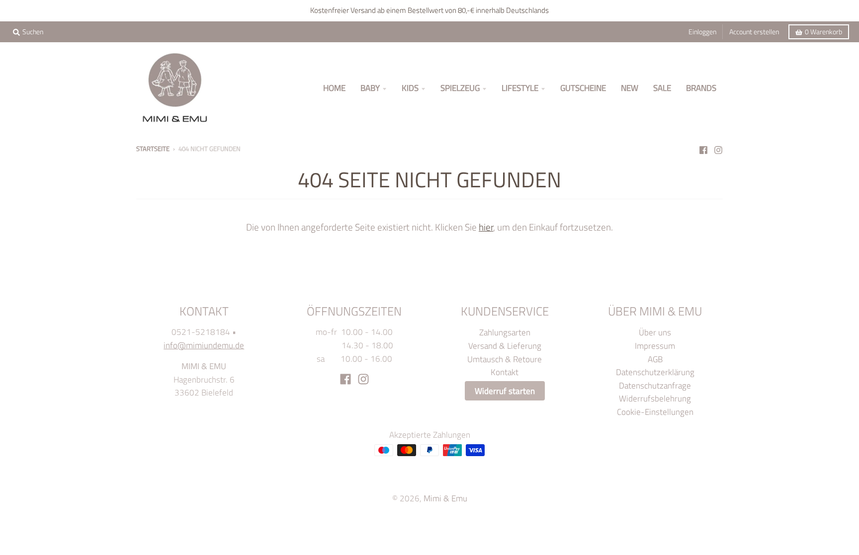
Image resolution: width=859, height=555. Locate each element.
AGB (655, 359)
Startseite (153, 149)
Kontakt (504, 372)
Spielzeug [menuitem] (460, 87)
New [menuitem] (629, 87)
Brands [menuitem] (701, 87)
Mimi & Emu (445, 498)
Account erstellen (754, 31)
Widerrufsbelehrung (655, 398)
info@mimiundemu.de (204, 345)
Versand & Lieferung (504, 345)
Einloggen (702, 31)
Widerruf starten (505, 391)
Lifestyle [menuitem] (520, 87)
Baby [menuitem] (370, 87)
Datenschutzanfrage (655, 385)
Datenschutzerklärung (655, 372)
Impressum (655, 345)
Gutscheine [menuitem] (583, 87)
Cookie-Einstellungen (655, 411)
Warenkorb (823, 31)
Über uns (655, 332)
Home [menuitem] (334, 87)
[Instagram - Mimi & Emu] (718, 148)
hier (486, 227)
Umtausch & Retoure (504, 359)
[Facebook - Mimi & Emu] (703, 148)
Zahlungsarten (504, 332)
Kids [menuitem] (410, 87)
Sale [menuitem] (662, 87)
